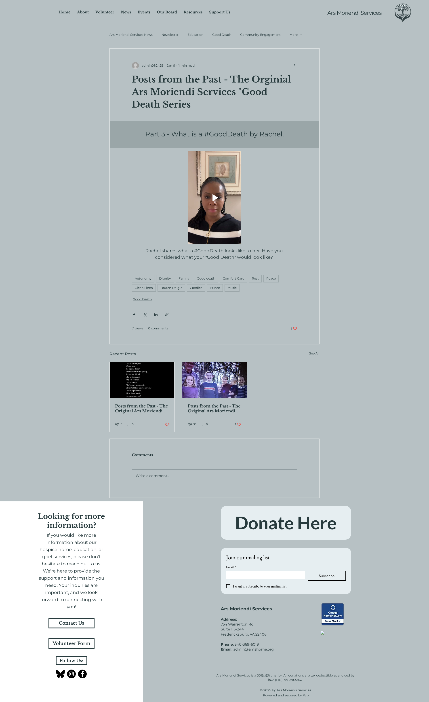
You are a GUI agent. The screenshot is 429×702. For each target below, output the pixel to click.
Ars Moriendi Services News (131, 35)
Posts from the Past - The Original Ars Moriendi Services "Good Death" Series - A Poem (141, 409)
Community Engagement (260, 35)
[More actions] (294, 65)
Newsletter (170, 35)
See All (314, 353)
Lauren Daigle (171, 288)
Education (195, 35)
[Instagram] (71, 674)
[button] (219, 12)
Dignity (165, 278)
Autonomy (143, 278)
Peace (271, 278)
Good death (206, 278)
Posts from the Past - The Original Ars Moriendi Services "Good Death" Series (214, 409)
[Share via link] (167, 314)
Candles (196, 288)
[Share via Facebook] (134, 314)
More (294, 35)
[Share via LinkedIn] (156, 314)
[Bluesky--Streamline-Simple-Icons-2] (60, 674)
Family (184, 278)
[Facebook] (82, 674)
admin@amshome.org (253, 649)
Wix (306, 695)
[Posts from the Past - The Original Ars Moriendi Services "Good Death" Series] (214, 380)
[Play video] (214, 197)
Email (231, 567)
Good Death (221, 35)
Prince (215, 288)
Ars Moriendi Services (354, 13)
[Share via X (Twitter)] (145, 314)
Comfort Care (233, 278)
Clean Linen (144, 288)
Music (232, 288)
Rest (255, 278)
